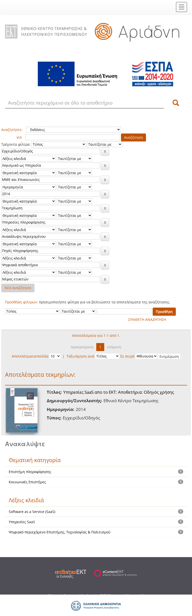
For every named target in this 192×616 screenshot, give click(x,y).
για (19, 137)
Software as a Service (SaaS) (32, 511)
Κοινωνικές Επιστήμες (27, 482)
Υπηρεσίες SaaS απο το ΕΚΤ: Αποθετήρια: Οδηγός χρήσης (118, 392)
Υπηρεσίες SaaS (22, 521)
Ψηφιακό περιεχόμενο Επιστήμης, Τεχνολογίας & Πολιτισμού (59, 532)
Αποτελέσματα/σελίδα (30, 356)
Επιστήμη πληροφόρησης (30, 471)
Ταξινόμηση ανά (80, 356)
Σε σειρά (127, 356)
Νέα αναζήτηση (17, 287)
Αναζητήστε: (11, 129)
